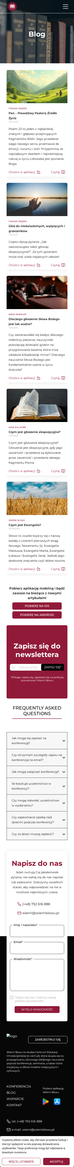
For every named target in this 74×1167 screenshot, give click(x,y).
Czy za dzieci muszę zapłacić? (33, 834)
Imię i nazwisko (26, 925)
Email (18, 942)
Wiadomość (23, 959)
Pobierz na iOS (37, 606)
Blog (11, 1093)
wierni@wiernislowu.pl (40, 913)
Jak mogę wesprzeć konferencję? (35, 772)
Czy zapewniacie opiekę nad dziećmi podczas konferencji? (33, 819)
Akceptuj (56, 1161)
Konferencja (19, 1086)
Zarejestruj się (48, 1039)
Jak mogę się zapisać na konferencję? (29, 740)
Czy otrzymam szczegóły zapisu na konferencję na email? (37, 757)
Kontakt (14, 1105)
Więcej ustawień (21, 1161)
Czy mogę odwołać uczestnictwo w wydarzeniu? (35, 803)
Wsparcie (15, 1099)
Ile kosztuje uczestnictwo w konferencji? (31, 786)
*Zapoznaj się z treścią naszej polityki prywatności (35, 999)
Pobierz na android (37, 615)
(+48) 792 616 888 (36, 904)
